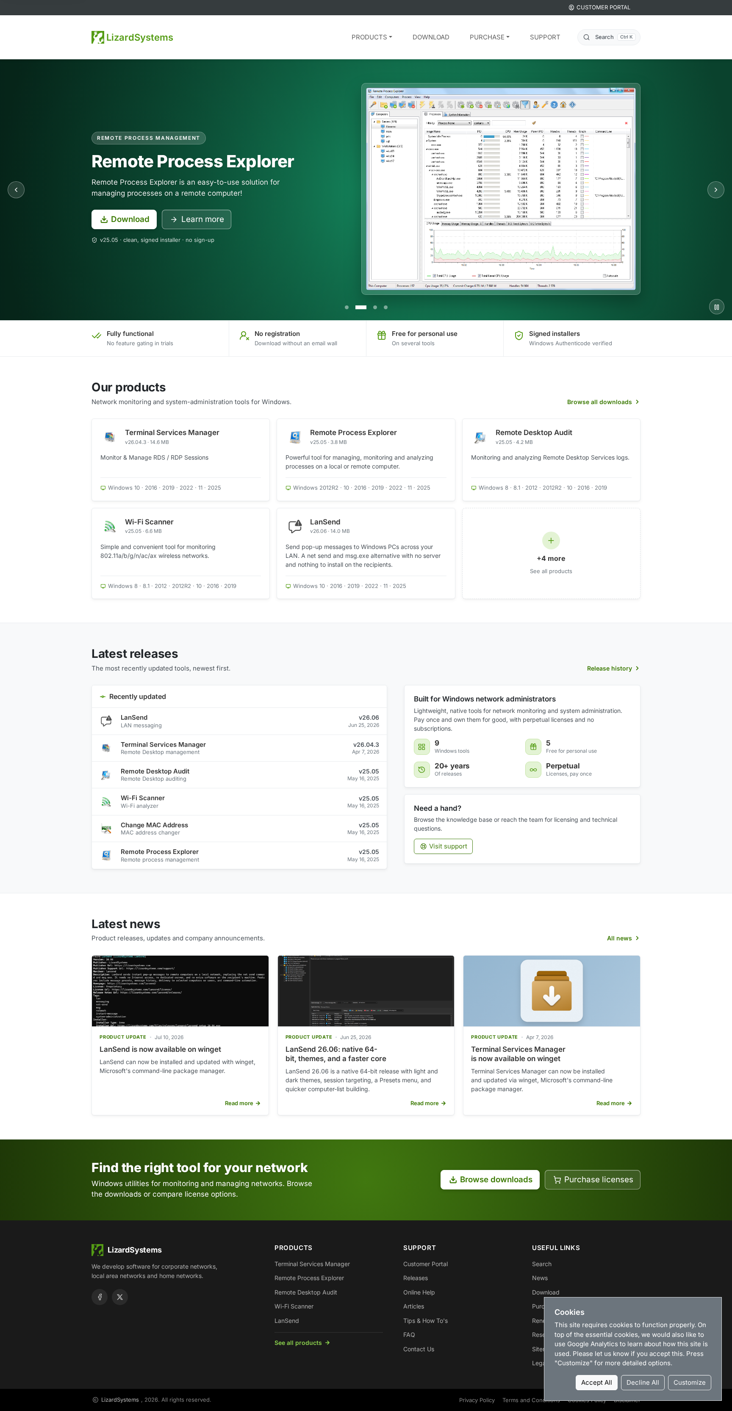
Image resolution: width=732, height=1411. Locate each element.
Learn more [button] (202, 219)
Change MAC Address (154, 825)
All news (619, 938)
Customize (690, 1382)
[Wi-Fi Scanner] (385, 307)
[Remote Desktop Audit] (375, 307)
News (540, 1277)
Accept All (596, 1382)
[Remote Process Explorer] (361, 307)
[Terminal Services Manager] (346, 307)
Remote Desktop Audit (155, 771)
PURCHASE (487, 37)
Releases (415, 1277)
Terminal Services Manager (163, 744)
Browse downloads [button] (496, 1179)
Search (542, 1263)
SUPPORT (545, 37)
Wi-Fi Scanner (143, 798)
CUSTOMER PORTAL (603, 7)
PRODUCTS (369, 37)
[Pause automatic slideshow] (716, 306)
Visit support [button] (448, 846)
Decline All (643, 1382)
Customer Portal (425, 1263)
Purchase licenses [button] (598, 1179)
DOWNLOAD (431, 37)
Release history (609, 668)
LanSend (134, 717)
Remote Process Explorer (160, 852)
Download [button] (130, 219)
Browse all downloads (599, 401)
